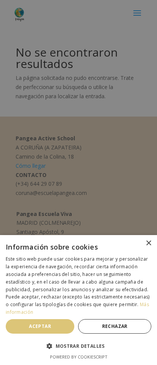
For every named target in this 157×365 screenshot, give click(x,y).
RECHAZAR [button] (115, 326)
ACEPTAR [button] (40, 326)
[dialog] (78, 182)
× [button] (148, 243)
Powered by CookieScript (78, 357)
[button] (78, 346)
